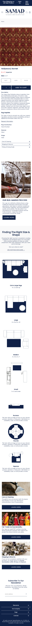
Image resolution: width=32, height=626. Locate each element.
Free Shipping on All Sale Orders (8, 2)
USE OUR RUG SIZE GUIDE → (16, 250)
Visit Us (19, 2)
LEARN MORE (9, 218)
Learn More (16, 507)
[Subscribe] (26, 594)
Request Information (7, 121)
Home (2, 21)
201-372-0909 (27, 3)
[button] (2, 12)
